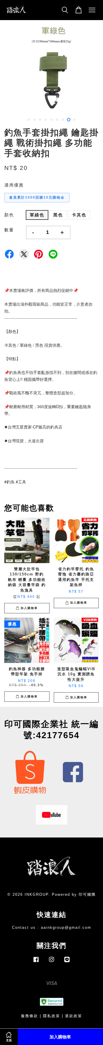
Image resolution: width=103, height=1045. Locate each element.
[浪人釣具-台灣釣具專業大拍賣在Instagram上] (51, 962)
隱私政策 (51, 1016)
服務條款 (29, 1016)
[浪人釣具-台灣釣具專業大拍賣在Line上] (67, 962)
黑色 (58, 214)
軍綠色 (37, 214)
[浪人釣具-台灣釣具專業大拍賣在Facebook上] (36, 962)
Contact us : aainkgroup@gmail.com (51, 927)
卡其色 (79, 214)
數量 (9, 229)
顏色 (9, 214)
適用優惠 (14, 185)
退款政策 (73, 1016)
